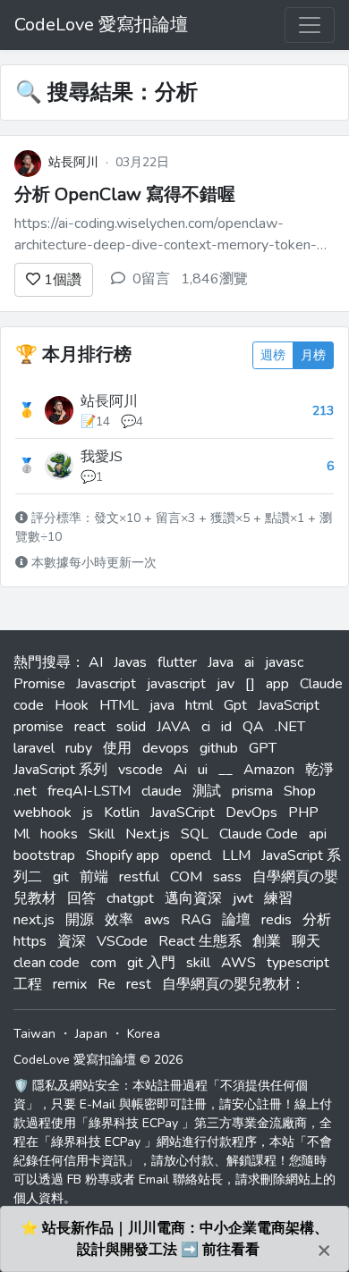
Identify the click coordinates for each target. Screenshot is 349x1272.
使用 (117, 748)
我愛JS (102, 457)
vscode (140, 769)
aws (157, 920)
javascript (176, 684)
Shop (300, 791)
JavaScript (288, 705)
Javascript (106, 684)
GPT (263, 748)
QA (253, 727)
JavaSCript (182, 812)
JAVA (174, 727)
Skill (102, 834)
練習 (278, 898)
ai (249, 662)
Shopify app (122, 855)
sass (227, 877)
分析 (316, 920)
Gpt (235, 705)
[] (250, 684)
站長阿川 (73, 162)
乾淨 (319, 769)
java (161, 705)
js (87, 812)
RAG (196, 920)
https (30, 941)
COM (186, 877)
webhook (42, 812)
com (103, 963)
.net (25, 791)
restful (139, 877)
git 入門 (151, 963)
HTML (119, 705)
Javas (130, 662)
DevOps (251, 812)
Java (221, 662)
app (277, 684)
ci (205, 727)
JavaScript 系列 (60, 769)
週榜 (272, 355)
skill (198, 963)
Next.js (147, 834)
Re (106, 984)
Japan (91, 1033)
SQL (195, 834)
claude (161, 791)
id (226, 727)
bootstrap (44, 855)
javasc (284, 662)
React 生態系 (200, 941)
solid (131, 727)
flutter (177, 662)
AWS (238, 963)
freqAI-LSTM (89, 791)
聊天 (306, 941)
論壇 (236, 920)
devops (165, 748)
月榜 (313, 355)
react (90, 727)
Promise (39, 684)
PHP (303, 812)
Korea (143, 1033)
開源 (79, 920)
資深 (71, 941)
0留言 (151, 279)
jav (225, 684)
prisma (252, 791)
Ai (180, 769)
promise (38, 727)
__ (225, 769)
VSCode (122, 941)
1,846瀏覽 (214, 279)
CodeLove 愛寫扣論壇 (101, 25)
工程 (27, 984)
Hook (72, 705)
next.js (34, 920)
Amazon (268, 769)
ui (203, 769)
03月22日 (142, 162)
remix (70, 984)
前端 (94, 877)
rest (138, 984)
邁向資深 (193, 898)
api (318, 834)
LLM (236, 855)
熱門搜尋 (42, 662)
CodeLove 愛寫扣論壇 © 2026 (98, 1059)
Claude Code (258, 834)
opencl (190, 855)
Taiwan (34, 1033)
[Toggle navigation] (310, 25)
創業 (266, 941)
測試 (206, 791)
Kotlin (122, 812)
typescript (298, 963)
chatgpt (130, 898)
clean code (46, 963)
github (219, 748)
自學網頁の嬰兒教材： (233, 984)
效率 (119, 920)
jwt (243, 898)
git (61, 877)
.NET (290, 727)
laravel (34, 748)
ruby (78, 748)
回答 (81, 898)
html (199, 705)
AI (96, 662)
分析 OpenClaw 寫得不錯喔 (124, 194)
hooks (59, 834)
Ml (21, 834)
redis (276, 920)
